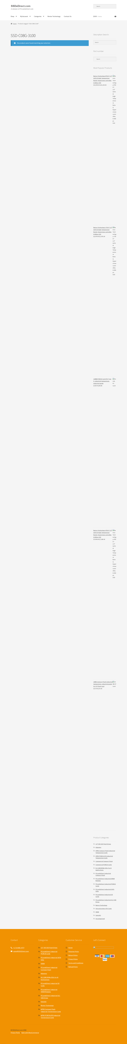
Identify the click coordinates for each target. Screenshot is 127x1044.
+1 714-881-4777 (18, 948)
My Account (24, 16)
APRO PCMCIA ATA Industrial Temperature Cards (104, 857)
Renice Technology (54, 16)
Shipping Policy (73, 951)
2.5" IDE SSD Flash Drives (103, 844)
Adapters (98, 847)
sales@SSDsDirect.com (21, 951)
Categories (37, 16)
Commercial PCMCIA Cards (104, 865)
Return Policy (73, 955)
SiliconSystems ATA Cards (104, 908)
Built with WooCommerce (30, 1033)
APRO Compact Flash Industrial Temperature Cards (105, 852)
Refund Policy (73, 967)
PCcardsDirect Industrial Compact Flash (103, 874)
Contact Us (67, 16)
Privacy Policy (73, 959)
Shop (12, 16)
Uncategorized (100, 919)
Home (15, 24)
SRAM (97, 912)
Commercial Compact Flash (104, 861)
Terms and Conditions (75, 963)
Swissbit (98, 915)
